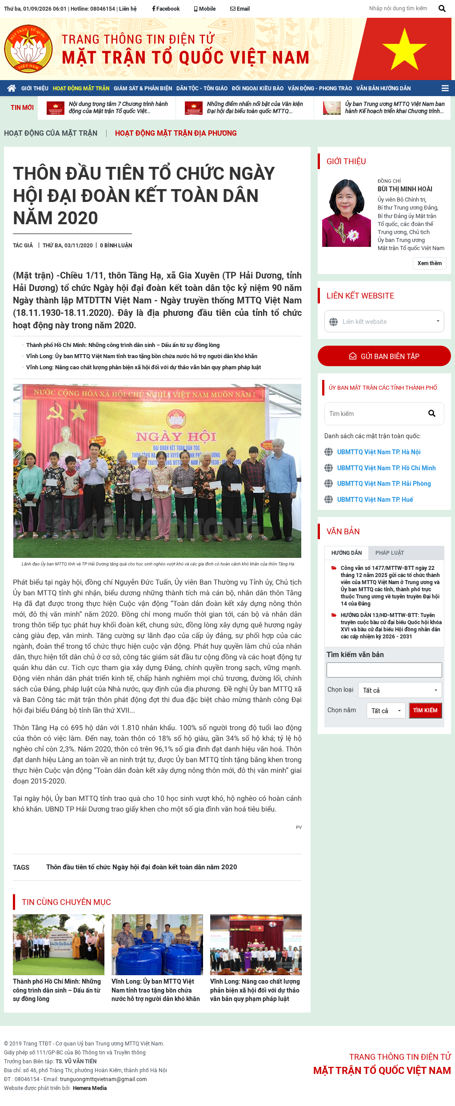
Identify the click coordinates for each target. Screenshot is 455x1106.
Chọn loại (340, 689)
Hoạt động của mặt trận (50, 133)
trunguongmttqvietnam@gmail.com (103, 1079)
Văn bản (343, 531)
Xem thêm (430, 263)
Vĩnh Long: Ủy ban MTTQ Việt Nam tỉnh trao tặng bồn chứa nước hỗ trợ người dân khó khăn (156, 990)
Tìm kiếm (425, 710)
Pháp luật (389, 553)
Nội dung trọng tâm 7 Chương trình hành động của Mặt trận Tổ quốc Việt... (118, 107)
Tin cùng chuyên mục (66, 902)
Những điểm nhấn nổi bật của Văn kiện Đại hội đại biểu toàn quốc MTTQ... (255, 107)
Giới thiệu (346, 161)
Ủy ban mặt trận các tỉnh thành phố (383, 387)
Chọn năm (341, 710)
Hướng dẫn (346, 553)
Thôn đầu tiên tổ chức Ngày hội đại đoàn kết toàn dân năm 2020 (141, 867)
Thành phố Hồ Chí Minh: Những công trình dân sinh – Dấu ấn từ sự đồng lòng (57, 990)
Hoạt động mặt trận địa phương (176, 133)
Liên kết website (360, 295)
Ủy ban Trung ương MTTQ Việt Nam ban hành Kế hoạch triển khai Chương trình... (395, 107)
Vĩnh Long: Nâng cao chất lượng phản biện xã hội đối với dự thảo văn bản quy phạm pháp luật (255, 990)
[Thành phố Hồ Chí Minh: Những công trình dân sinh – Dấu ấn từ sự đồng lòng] (58, 944)
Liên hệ (127, 9)
